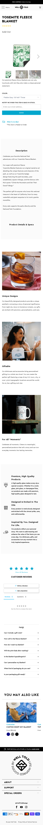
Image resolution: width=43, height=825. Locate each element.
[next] (38, 56)
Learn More (35, 749)
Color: (5, 93)
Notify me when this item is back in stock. (18, 102)
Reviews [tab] (7, 597)
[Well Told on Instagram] (26, 807)
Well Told (13, 822)
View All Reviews (21, 572)
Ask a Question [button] (22, 591)
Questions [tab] (20, 597)
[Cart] (40, 7)
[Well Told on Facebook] (17, 807)
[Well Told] (21, 7)
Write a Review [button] (22, 586)
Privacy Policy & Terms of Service (27, 822)
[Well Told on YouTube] (21, 807)
